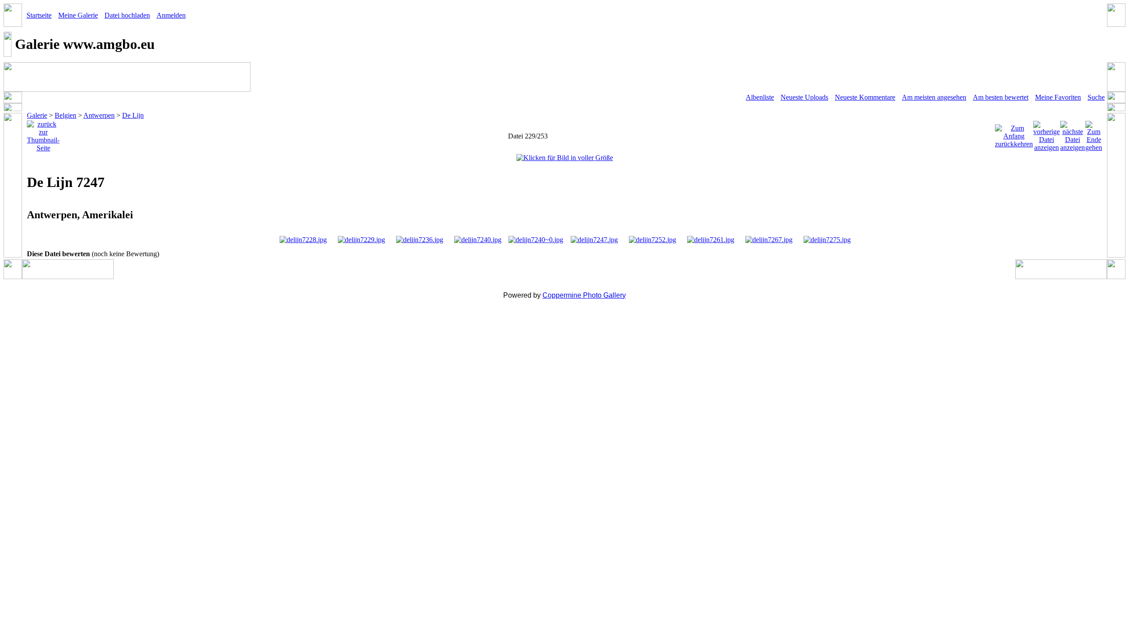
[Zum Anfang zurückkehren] (1014, 134)
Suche (1096, 97)
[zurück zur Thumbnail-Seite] (43, 134)
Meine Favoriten (1058, 97)
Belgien (65, 115)
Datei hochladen (127, 15)
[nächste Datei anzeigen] (1072, 134)
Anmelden (171, 15)
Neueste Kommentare (865, 97)
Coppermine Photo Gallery (584, 295)
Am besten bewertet (1000, 97)
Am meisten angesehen (934, 97)
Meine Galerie (78, 15)
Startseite (39, 15)
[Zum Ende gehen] (1093, 134)
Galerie (37, 115)
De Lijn (133, 115)
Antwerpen (99, 115)
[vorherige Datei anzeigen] (1046, 134)
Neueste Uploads (804, 97)
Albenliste (760, 97)
